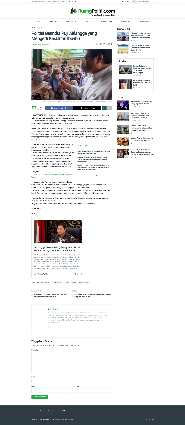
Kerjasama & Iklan (44, 1)
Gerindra (67, 282)
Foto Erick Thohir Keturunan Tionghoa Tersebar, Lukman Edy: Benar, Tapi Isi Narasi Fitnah (142, 152)
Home (38, 21)
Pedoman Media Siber (57, 1)
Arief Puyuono (56, 282)
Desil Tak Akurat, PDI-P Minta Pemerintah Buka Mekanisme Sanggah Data (141, 48)
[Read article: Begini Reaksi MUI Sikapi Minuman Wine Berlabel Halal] (125, 84)
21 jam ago (135, 40)
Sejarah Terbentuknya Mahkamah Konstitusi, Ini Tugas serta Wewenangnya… (142, 128)
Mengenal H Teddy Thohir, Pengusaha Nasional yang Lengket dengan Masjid (140, 115)
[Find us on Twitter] (69, 2)
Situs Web (76, 386)
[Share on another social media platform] (109, 108)
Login (140, 1)
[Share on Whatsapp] (104, 108)
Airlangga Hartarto (42, 282)
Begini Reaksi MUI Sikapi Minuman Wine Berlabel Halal (141, 83)
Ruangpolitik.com (47, 419)
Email (33, 386)
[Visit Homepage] (92, 11)
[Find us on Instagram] (72, 2)
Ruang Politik (37, 44)
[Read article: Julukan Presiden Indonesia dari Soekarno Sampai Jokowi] (123, 141)
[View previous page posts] (92, 175)
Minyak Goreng (84, 282)
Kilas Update (71, 21)
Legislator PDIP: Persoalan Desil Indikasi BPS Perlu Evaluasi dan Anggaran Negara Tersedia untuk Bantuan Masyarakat (93, 167)
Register (146, 1)
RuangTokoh (126, 21)
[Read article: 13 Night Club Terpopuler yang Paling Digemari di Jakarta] (123, 105)
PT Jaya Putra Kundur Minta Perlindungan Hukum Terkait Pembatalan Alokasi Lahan (141, 35)
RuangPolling (106, 21)
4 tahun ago (136, 120)
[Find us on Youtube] (75, 2)
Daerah (89, 21)
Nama (33, 377)
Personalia (34, 1)
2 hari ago (135, 53)
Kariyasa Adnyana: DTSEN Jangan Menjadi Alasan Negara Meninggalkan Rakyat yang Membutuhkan (92, 159)
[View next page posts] (96, 175)
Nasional (53, 21)
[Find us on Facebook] (66, 2)
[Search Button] (153, 2)
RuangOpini (144, 21)
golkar (74, 282)
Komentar (35, 350)
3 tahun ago (138, 75)
